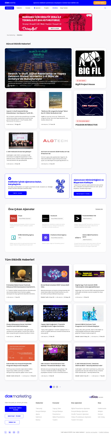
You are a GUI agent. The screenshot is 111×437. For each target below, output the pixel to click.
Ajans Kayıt (9, 8)
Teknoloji (39, 408)
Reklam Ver (12, 422)
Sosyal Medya (41, 411)
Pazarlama (56, 414)
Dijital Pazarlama (59, 417)
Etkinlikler (55, 8)
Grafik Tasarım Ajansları (80, 414)
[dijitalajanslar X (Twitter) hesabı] (5, 432)
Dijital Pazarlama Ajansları (80, 408)
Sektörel (39, 417)
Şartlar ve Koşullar (91, 432)
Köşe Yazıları (64, 8)
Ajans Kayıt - (14, 416)
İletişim (100, 411)
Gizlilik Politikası (104, 432)
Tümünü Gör (99, 209)
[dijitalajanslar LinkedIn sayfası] (9, 432)
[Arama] (105, 8)
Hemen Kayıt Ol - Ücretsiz (83, 194)
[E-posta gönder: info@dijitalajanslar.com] (14, 432)
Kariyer (100, 414)
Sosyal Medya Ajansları (79, 411)
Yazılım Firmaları (77, 420)
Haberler (19, 8)
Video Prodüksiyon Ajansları (81, 417)
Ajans (38, 414)
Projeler (46, 8)
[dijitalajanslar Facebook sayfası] (18, 432)
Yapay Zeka (57, 408)
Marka (38, 420)
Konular (28, 8)
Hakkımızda (102, 408)
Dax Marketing (11, 35)
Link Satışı (101, 417)
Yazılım (55, 420)
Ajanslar (38, 8)
